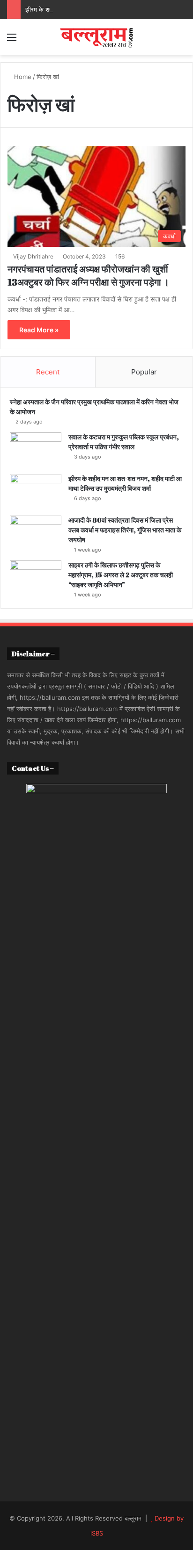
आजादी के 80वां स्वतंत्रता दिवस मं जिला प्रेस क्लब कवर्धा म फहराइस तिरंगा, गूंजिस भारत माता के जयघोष (124, 530)
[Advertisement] (96, 156)
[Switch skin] (165, 40)
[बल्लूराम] (96, 37)
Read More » (39, 330)
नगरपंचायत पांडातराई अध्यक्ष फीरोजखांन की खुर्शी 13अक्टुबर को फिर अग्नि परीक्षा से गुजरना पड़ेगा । (88, 275)
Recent (47, 371)
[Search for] (181, 40)
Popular (144, 371)
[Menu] (11, 40)
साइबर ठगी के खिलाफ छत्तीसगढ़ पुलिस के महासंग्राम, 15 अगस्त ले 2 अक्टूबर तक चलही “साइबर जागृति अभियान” (120, 574)
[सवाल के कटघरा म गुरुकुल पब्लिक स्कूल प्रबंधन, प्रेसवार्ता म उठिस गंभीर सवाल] (35, 449)
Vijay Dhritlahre (33, 256)
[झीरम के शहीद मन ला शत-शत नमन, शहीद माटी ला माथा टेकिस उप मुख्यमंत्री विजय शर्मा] (35, 491)
